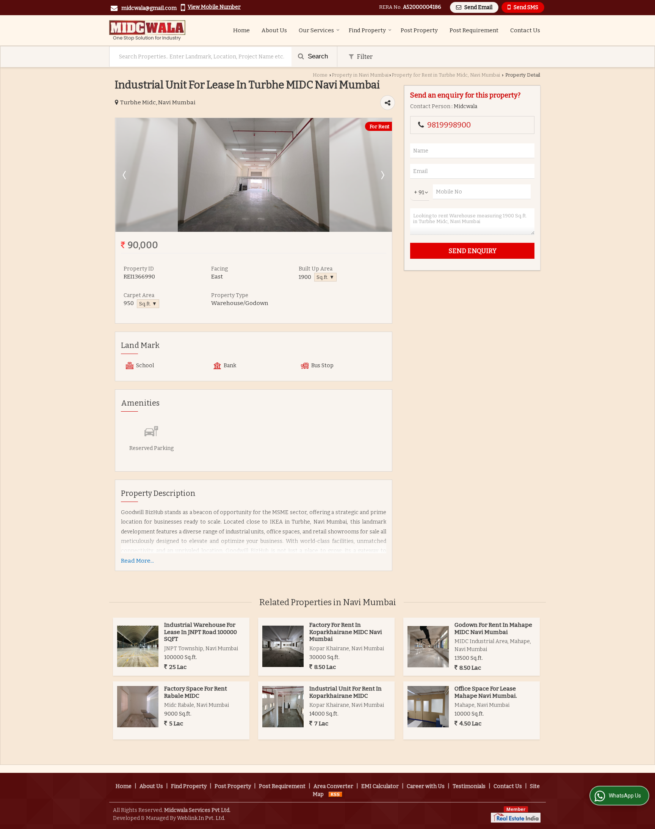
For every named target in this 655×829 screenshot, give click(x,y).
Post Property (419, 30)
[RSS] (335, 794)
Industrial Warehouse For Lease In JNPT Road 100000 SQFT (200, 631)
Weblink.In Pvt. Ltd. (201, 818)
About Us (274, 30)
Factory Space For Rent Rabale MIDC (195, 692)
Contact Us (525, 30)
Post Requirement (474, 30)
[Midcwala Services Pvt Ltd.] (147, 30)
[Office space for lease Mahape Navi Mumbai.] (428, 706)
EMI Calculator (380, 786)
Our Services (316, 30)
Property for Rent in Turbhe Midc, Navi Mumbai (446, 75)
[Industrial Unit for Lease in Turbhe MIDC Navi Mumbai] (253, 230)
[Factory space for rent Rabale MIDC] (137, 706)
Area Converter (333, 786)
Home (241, 30)
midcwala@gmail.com (149, 8)
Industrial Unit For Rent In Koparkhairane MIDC (345, 692)
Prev (125, 175)
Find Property (367, 30)
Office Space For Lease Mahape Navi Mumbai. (485, 692)
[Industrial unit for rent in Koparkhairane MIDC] (283, 706)
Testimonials (469, 786)
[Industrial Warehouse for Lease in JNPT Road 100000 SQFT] (137, 646)
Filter (364, 56)
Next (382, 175)
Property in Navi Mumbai (360, 75)
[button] (214, 7)
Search (317, 56)
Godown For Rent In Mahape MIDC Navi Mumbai (493, 628)
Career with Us (426, 786)
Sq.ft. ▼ (325, 277)
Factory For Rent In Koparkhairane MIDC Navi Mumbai (345, 631)
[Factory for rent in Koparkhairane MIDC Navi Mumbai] (283, 646)
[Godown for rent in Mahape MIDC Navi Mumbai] (428, 646)
